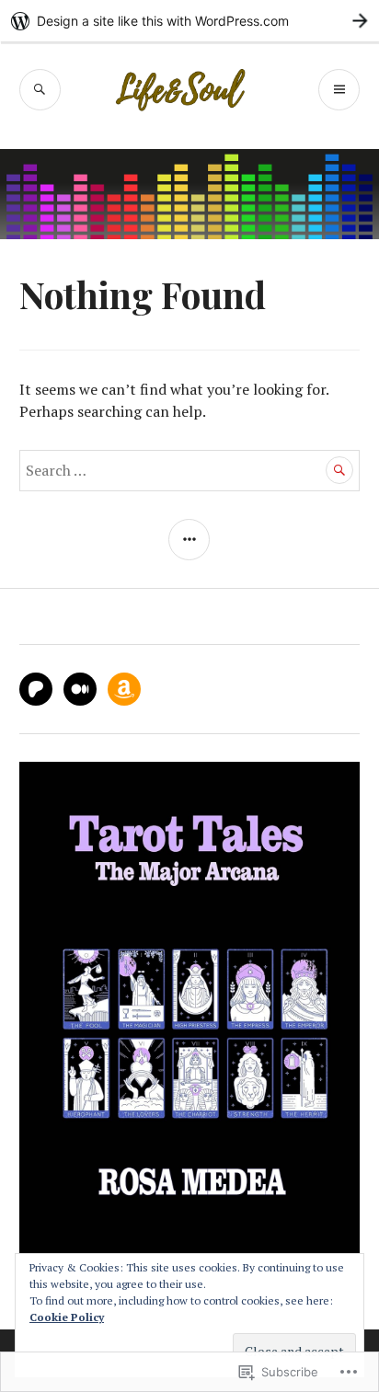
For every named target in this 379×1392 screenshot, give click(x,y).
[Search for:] (190, 470)
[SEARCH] (40, 89)
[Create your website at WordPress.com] (189, 20)
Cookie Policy (66, 1317)
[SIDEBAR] (189, 539)
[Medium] (80, 689)
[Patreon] (35, 689)
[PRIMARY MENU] (339, 89)
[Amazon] (124, 689)
